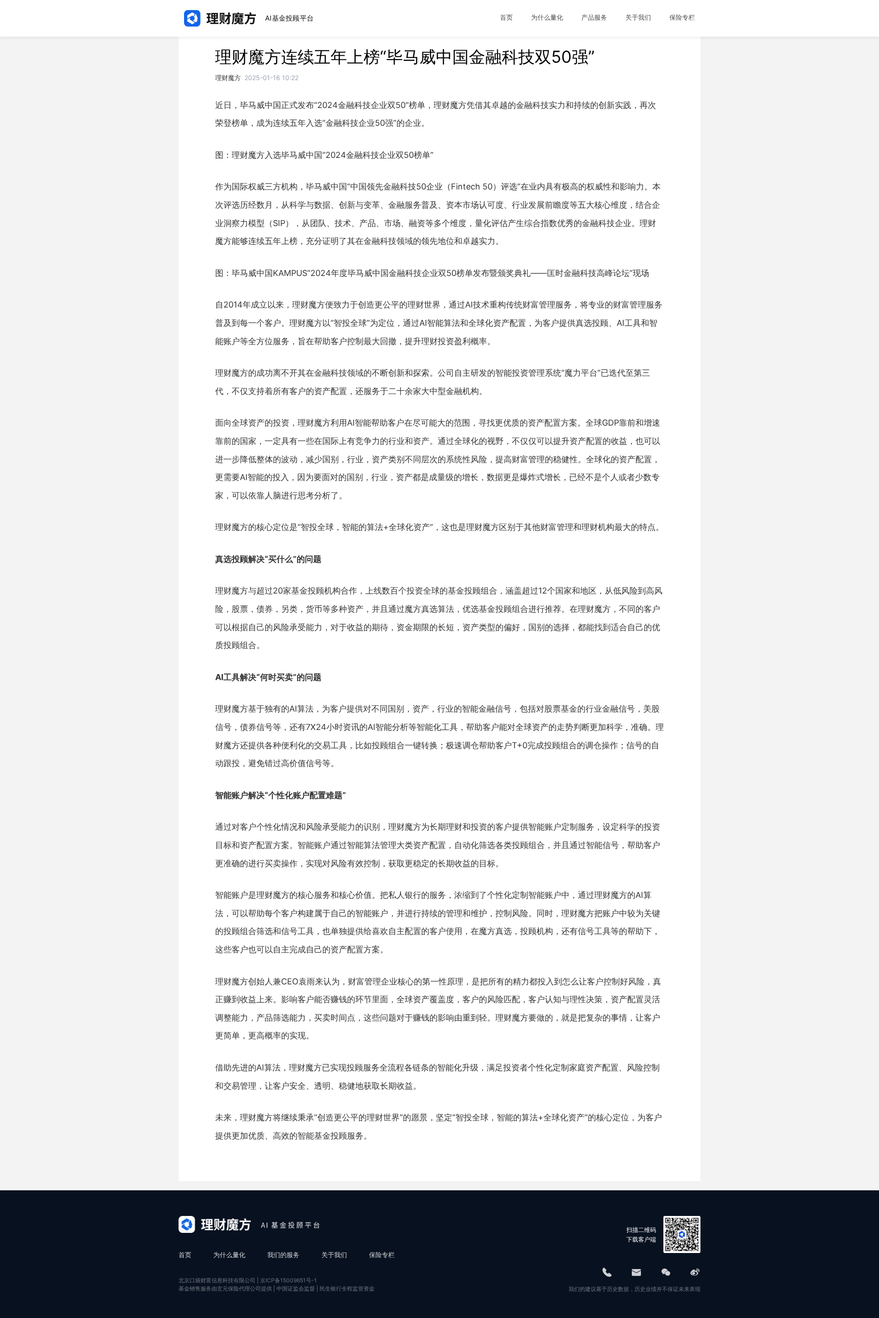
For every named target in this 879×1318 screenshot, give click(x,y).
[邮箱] (636, 1272)
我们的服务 (283, 1255)
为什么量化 (229, 1255)
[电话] (607, 1272)
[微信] (665, 1272)
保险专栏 (382, 1255)
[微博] (695, 1272)
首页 (185, 1255)
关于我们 (334, 1255)
